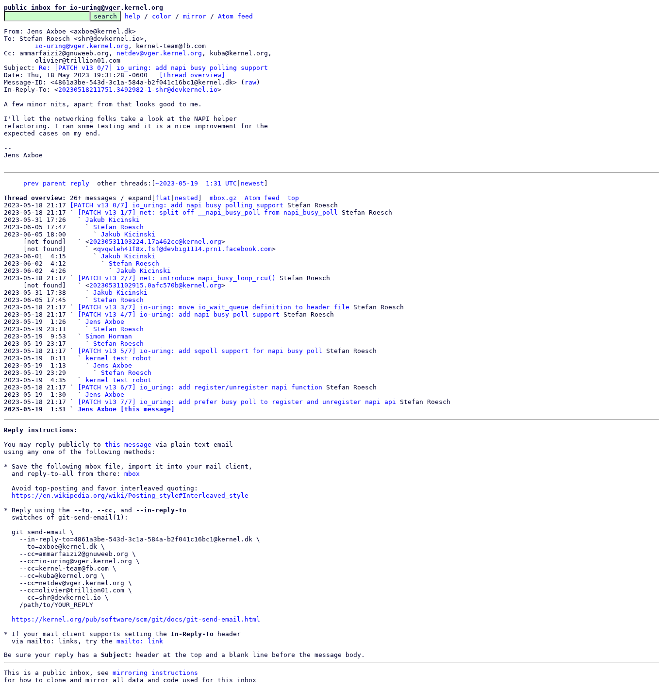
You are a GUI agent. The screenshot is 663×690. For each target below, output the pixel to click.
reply (79, 183)
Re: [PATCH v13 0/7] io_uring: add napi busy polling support (153, 67)
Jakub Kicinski (112, 219)
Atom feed (235, 16)
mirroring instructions (155, 672)
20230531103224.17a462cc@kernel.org (155, 241)
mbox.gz (223, 198)
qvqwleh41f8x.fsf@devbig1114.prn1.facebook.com (184, 248)
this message (128, 444)
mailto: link (139, 641)
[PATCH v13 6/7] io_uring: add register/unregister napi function (200, 387)
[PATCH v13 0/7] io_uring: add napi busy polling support (176, 205)
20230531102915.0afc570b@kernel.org (155, 285)
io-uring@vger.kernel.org (81, 46)
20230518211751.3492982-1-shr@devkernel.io (137, 89)
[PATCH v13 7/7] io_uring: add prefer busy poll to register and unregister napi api (237, 401)
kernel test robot (118, 358)
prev (31, 183)
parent (54, 183)
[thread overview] (192, 75)
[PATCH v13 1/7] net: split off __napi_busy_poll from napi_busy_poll (208, 212)
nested (186, 198)
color (161, 16)
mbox (132, 473)
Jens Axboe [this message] (126, 409)
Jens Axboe (104, 321)
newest (252, 183)
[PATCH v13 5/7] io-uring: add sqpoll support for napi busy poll (200, 350)
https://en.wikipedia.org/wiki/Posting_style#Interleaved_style (130, 495)
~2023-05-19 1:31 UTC (196, 183)
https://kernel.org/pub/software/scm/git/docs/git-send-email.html (136, 619)
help (132, 16)
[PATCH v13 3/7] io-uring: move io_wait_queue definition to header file (213, 307)
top (293, 198)
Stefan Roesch (118, 227)
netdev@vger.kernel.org (159, 53)
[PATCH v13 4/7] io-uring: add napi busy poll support (179, 314)
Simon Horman (108, 336)
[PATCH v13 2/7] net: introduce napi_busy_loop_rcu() (177, 278)
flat (163, 198)
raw (250, 82)
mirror (194, 16)
